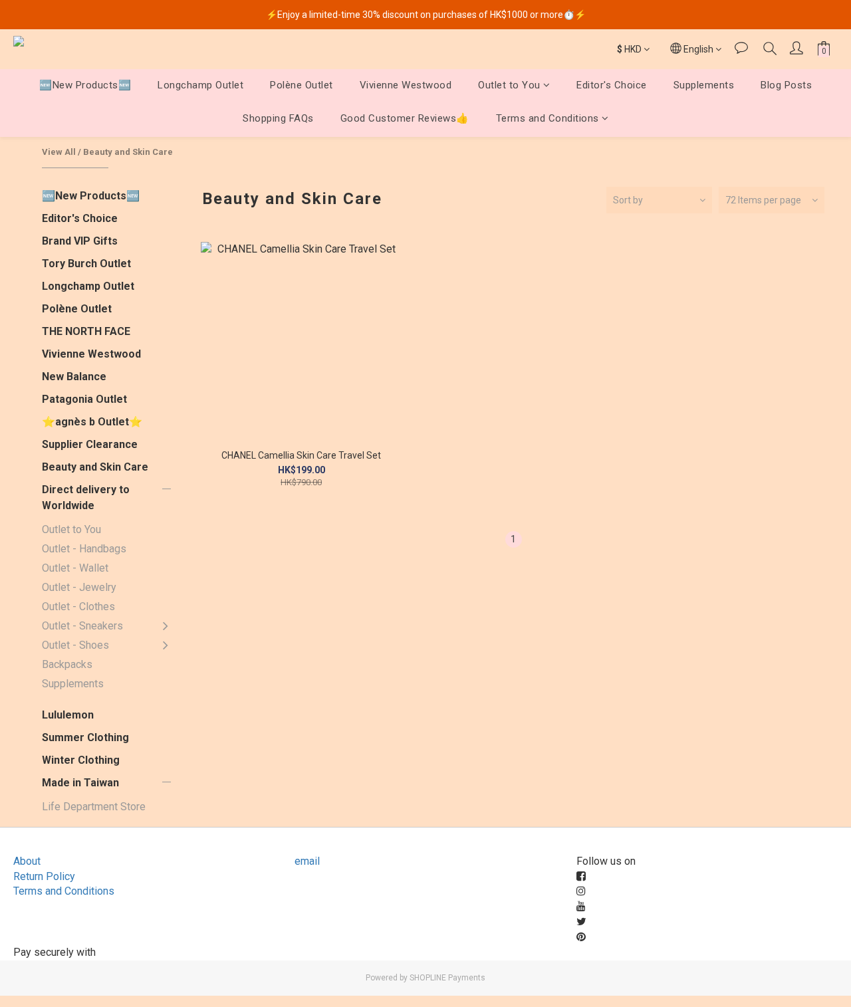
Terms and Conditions (547, 119)
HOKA (201, 661)
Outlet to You (509, 85)
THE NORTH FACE (86, 331)
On (193, 635)
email (307, 861)
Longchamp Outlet (200, 85)
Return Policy (44, 876)
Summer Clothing (85, 737)
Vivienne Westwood (406, 85)
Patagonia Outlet (84, 399)
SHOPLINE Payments (447, 977)
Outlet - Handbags (84, 548)
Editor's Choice (611, 85)
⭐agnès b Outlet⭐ (92, 421)
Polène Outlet (301, 85)
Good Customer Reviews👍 (404, 119)
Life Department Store (94, 806)
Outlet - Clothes (78, 606)
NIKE (199, 715)
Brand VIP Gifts (80, 241)
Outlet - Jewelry (79, 587)
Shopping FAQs (278, 119)
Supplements (704, 85)
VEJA (200, 654)
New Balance (74, 376)
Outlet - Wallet (75, 568)
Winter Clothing (81, 760)
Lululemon (68, 715)
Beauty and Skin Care (128, 152)
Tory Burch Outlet (86, 263)
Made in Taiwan (80, 782)
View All (59, 152)
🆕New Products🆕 (85, 85)
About (27, 861)
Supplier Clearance (90, 444)
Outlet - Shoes (75, 645)
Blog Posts (786, 85)
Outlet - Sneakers (82, 625)
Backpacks (67, 664)
